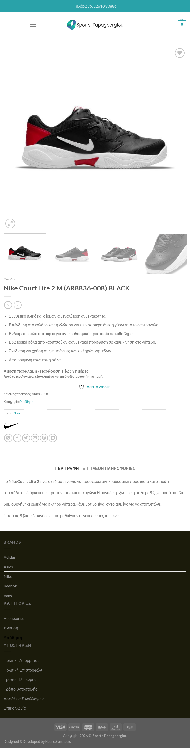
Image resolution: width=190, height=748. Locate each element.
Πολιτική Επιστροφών (23, 670)
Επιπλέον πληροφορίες (108, 468)
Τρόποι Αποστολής (20, 689)
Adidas (10, 557)
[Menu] (33, 25)
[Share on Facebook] (17, 438)
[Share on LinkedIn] (53, 438)
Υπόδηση (11, 279)
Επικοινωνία (15, 708)
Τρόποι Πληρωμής (20, 679)
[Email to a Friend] (35, 438)
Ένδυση (11, 628)
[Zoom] (10, 223)
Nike (17, 413)
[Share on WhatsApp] (8, 438)
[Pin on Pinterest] (44, 438)
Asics (8, 566)
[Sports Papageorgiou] (95, 25)
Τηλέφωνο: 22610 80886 (95, 6)
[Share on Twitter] (26, 438)
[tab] (67, 468)
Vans (8, 595)
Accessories (14, 618)
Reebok (10, 585)
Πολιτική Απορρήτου (22, 660)
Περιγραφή (67, 468)
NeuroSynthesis (58, 741)
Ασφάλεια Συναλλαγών (24, 698)
